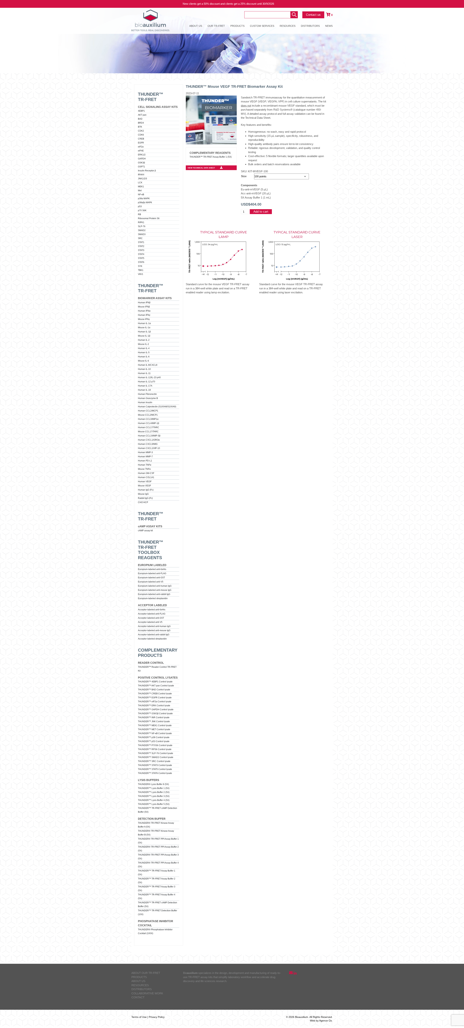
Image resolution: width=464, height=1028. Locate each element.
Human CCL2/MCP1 (148, 410)
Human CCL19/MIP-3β (149, 435)
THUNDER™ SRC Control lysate (154, 761)
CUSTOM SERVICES (262, 25)
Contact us (313, 14)
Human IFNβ (144, 302)
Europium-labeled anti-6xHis (152, 569)
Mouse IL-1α (144, 327)
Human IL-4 (144, 348)
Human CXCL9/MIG (148, 444)
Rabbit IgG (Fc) (145, 498)
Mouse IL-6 (143, 361)
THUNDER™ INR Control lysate (153, 717)
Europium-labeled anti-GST (151, 577)
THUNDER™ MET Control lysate (154, 729)
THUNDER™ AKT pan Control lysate (156, 685)
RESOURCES (287, 25)
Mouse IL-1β (144, 336)
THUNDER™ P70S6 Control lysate (155, 745)
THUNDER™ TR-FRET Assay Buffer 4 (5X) (156, 896)
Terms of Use (139, 1017)
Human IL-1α (144, 323)
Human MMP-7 (145, 456)
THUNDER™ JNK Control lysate (154, 721)
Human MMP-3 (145, 452)
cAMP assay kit (145, 530)
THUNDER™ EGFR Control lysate (155, 697)
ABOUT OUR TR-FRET (145, 972)
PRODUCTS (237, 25)
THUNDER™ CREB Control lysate (155, 693)
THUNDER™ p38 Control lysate (153, 737)
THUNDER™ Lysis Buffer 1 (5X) (153, 788)
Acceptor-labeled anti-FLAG (151, 614)
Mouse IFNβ (144, 306)
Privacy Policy (157, 1017)
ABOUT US (195, 25)
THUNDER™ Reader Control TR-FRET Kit (157, 669)
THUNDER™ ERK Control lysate (154, 705)
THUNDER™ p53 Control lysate (153, 741)
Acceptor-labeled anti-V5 (150, 622)
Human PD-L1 (145, 460)
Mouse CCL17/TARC (148, 431)
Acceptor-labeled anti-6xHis (151, 609)
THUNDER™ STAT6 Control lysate (155, 773)
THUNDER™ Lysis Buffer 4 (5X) (153, 800)
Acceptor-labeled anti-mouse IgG (154, 630)
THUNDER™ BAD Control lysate (154, 689)
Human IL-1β (144, 331)
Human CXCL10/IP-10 (149, 448)
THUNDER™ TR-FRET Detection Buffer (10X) (157, 912)
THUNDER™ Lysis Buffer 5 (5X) (153, 804)
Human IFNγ (144, 315)
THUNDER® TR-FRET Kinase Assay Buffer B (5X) (156, 833)
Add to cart (260, 211)
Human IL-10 (144, 369)
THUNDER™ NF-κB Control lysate (155, 733)
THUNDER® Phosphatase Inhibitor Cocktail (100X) (155, 931)
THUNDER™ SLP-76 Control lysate (155, 753)
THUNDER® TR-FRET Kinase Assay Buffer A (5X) (156, 825)
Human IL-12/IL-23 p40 (149, 377)
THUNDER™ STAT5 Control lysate (155, 769)
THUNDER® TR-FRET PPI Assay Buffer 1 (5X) (158, 841)
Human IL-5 (144, 352)
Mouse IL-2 (143, 344)
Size (243, 176)
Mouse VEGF (144, 485)
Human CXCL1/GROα (149, 440)
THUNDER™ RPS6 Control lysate (154, 749)
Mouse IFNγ (144, 319)
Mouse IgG (143, 494)
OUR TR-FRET (216, 25)
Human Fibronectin (147, 394)
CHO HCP (143, 502)
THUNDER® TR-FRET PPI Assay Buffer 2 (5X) (158, 849)
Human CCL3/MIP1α (148, 419)
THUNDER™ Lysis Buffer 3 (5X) (153, 796)
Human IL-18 (144, 390)
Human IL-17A (145, 386)
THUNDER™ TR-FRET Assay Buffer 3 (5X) (156, 888)
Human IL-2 (144, 340)
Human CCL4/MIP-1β (148, 423)
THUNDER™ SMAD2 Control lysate (155, 757)
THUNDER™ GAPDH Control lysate (155, 709)
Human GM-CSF (146, 473)
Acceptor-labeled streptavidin (152, 639)
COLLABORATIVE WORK (147, 993)
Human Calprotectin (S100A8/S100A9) (157, 406)
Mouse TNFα (144, 469)
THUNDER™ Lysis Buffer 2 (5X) (153, 792)
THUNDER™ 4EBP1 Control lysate (155, 681)
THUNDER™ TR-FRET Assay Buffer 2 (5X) (156, 880)
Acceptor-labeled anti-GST (151, 618)
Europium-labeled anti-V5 (150, 582)
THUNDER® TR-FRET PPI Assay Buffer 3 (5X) (158, 857)
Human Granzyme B (148, 398)
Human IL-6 (144, 356)
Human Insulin (145, 402)
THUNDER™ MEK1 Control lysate (155, 725)
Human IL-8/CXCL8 (147, 365)
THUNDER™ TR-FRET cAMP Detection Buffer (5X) (157, 810)
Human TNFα (144, 465)
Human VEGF (145, 481)
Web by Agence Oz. (321, 1020)
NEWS (329, 25)
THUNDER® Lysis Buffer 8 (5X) (153, 784)
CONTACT (137, 997)
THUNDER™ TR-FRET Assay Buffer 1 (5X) (156, 872)
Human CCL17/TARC (148, 427)
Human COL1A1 (146, 477)
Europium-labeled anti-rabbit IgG (154, 594)
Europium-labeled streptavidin (153, 598)
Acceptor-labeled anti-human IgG (154, 626)
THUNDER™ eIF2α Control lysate (154, 701)
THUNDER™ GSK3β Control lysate (155, 713)
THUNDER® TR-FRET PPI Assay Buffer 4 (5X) (158, 865)
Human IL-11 (144, 373)
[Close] (458, 4)
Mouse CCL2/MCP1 (148, 415)
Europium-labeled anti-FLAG (152, 573)
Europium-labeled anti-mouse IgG (154, 590)
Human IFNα (144, 311)
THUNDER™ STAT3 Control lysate (155, 765)
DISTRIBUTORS (310, 25)
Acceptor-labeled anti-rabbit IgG (153, 634)
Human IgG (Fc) (146, 490)
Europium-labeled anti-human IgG (154, 586)
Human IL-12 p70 (146, 381)
